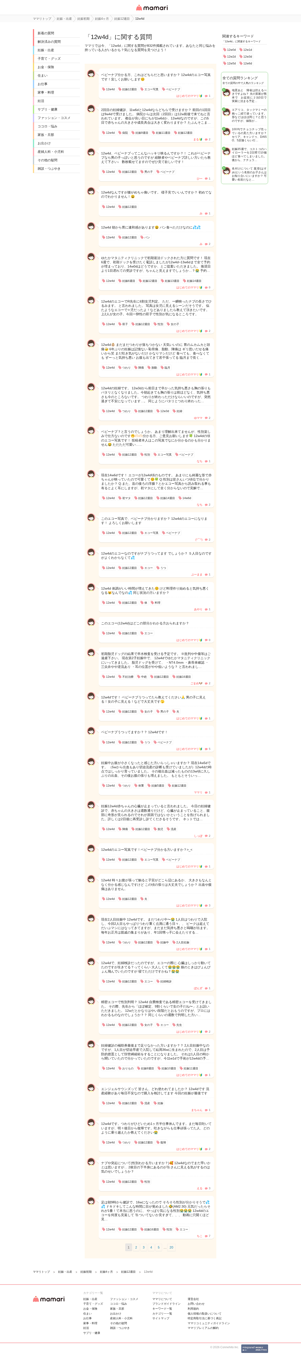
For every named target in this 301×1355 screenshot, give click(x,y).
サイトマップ (160, 1318)
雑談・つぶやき (49, 168)
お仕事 (43, 84)
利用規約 (193, 1308)
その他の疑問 (47, 160)
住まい (43, 75)
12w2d (231, 56)
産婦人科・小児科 (51, 152)
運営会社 (193, 1299)
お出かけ (44, 143)
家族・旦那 (46, 135)
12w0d (231, 49)
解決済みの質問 (49, 41)
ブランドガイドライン (166, 1303)
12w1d (247, 49)
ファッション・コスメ (54, 118)
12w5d (231, 63)
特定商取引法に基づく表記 (205, 1318)
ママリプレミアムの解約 (203, 1328)
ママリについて (162, 1299)
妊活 (41, 101)
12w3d (247, 56)
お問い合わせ (196, 1303)
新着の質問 (46, 33)
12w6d (247, 63)
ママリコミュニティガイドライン (209, 1323)
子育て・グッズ (49, 58)
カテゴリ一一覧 (162, 1313)
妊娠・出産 (46, 50)
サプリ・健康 (47, 109)
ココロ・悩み (47, 126)
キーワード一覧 (162, 1308)
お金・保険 (46, 67)
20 (171, 1247)
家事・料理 (46, 92)
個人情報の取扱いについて (205, 1313)
